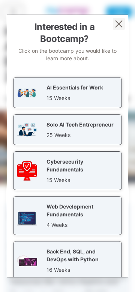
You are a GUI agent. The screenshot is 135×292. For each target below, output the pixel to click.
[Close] (119, 24)
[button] (67, 92)
